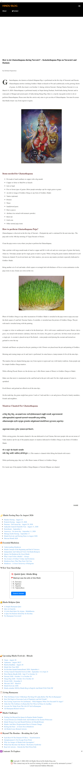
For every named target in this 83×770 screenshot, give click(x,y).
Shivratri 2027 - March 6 (12, 683)
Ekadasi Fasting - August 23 (13, 519)
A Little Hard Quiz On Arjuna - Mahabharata (19, 611)
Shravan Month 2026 (11, 538)
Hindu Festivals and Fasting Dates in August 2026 (20, 536)
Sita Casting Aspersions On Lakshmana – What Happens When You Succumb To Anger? (33, 701)
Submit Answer (18, 593)
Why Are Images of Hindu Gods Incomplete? (19, 742)
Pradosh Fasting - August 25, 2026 (15, 522)
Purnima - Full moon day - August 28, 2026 (18, 524)
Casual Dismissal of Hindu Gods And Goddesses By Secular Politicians (28, 719)
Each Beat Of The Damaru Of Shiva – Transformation (22, 737)
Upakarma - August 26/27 (12, 662)
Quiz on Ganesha (9, 609)
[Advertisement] (41, 33)
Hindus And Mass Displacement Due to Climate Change (23, 724)
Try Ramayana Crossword (12, 616)
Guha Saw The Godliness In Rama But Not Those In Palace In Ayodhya (27, 704)
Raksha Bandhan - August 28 (13, 664)
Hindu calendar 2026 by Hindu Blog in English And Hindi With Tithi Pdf (28, 688)
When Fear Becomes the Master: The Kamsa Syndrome (22, 744)
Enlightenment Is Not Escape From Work (18, 740)
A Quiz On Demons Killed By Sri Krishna (18, 613)
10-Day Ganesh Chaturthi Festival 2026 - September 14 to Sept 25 (26, 671)
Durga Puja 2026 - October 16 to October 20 (19, 678)
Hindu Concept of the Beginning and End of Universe (21, 549)
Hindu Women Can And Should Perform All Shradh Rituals (24, 722)
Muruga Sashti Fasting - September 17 (17, 533)
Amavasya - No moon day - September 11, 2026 (20, 531)
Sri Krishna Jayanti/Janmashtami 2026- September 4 (21, 669)
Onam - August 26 (10, 660)
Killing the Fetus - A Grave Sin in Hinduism (19, 726)
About (4, 11)
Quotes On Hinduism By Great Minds (17, 554)
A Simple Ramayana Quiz (12, 606)
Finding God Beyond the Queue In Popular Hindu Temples (23, 717)
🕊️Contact (15, 11)
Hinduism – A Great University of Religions (19, 563)
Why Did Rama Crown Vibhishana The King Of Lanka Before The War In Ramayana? (32, 697)
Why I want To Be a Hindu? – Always (16, 556)
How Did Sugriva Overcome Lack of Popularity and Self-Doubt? (25, 699)
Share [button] (75, 505)
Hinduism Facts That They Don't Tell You (18, 561)
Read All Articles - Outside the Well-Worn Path (20, 747)
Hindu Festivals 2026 (11, 686)
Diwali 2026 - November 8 (13, 681)
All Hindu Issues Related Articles (15, 729)
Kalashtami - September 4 (12, 529)
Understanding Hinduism (12, 547)
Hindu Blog (9, 6)
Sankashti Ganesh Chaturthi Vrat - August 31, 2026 (21, 526)
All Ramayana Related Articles (14, 708)
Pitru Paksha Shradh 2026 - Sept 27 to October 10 (20, 674)
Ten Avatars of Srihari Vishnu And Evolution (19, 559)
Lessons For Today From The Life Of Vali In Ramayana (22, 706)
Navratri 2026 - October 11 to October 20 (18, 676)
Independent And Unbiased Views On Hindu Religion (22, 552)
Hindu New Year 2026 (11, 667)
